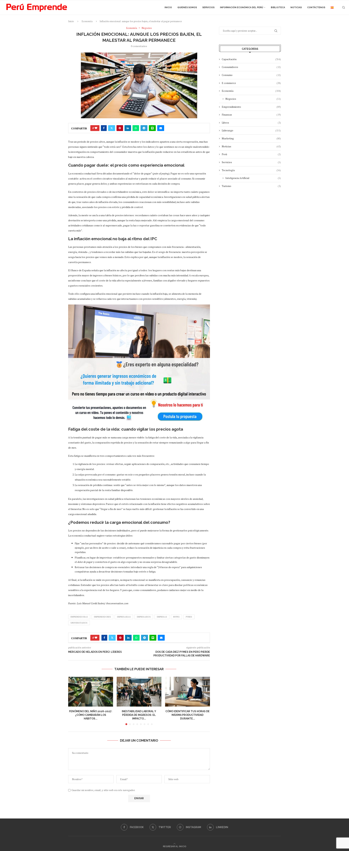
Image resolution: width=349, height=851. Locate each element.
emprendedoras (79, 617)
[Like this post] (96, 128)
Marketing (251, 138)
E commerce (251, 83)
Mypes (176, 617)
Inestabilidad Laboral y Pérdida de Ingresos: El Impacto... (139, 715)
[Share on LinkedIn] (128, 128)
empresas (162, 617)
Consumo (251, 75)
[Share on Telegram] (144, 128)
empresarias (124, 617)
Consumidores (251, 67)
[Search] (343, 7)
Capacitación (251, 59)
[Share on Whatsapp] (136, 128)
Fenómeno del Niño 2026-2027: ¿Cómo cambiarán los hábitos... (90, 715)
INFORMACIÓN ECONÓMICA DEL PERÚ (241, 7)
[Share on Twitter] (111, 128)
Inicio (168, 7)
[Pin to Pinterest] (120, 128)
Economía (87, 21)
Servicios (208, 7)
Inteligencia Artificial (253, 178)
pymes (189, 617)
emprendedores (102, 617)
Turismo (251, 186)
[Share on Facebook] (104, 128)
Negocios (253, 98)
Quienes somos (187, 7)
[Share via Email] (160, 128)
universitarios (79, 623)
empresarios (144, 617)
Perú (251, 154)
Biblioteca (278, 7)
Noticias (296, 7)
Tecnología (251, 170)
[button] (73, 701)
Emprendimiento (251, 106)
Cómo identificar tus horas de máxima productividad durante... (187, 715)
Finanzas (251, 114)
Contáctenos (316, 7)
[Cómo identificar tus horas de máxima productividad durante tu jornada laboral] (187, 692)
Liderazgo (251, 130)
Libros (251, 122)
